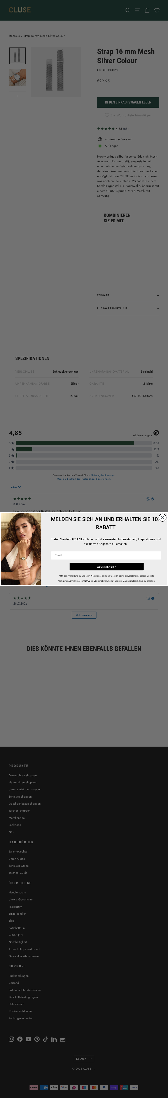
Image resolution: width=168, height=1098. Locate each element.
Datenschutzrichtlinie (133, 581)
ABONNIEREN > (106, 566)
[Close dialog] (162, 517)
